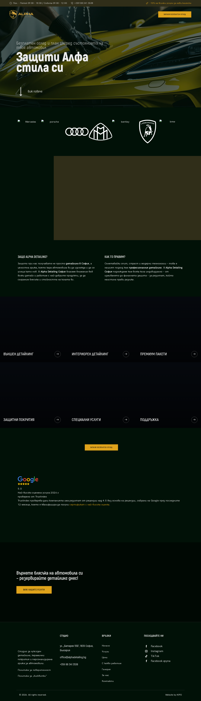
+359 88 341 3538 (69, 664)
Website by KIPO (173, 695)
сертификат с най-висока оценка (89, 504)
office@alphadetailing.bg (73, 657)
